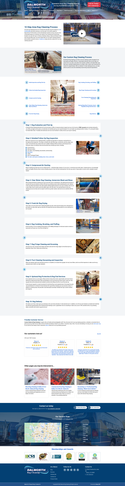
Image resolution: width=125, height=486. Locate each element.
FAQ (89, 10)
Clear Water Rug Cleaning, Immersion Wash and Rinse (38, 106)
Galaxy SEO (98, 484)
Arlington (67, 437)
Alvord (66, 432)
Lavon (84, 433)
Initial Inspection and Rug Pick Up (37, 82)
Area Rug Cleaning (33, 10)
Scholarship (53, 474)
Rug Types (43, 10)
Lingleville (85, 439)
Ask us (47, 325)
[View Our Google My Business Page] (77, 470)
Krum (84, 426)
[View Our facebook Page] (64, 470)
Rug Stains (30, 152)
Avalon (67, 441)
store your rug (97, 323)
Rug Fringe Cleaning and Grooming (87, 90)
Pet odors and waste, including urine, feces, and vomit (40, 157)
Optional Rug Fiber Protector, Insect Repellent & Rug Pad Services (87, 106)
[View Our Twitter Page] (68, 470)
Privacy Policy (53, 478)
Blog (51, 469)
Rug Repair (51, 10)
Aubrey (67, 439)
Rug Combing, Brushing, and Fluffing (87, 82)
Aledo (66, 426)
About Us (94, 10)
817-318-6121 (93, 6)
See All (99, 333)
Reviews (52, 472)
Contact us (41, 39)
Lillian (84, 437)
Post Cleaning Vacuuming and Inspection (88, 98)
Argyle (66, 436)
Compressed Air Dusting (35, 98)
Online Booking (81, 407)
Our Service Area (63, 417)
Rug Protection (68, 10)
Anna (66, 434)
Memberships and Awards (62, 449)
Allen (66, 428)
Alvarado (67, 430)
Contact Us (53, 476)
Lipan (84, 441)
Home (25, 10)
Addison (67, 424)
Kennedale (85, 424)
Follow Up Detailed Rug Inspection (37, 90)
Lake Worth (86, 430)
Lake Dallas (86, 428)
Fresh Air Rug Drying (34, 113)
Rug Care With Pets (80, 10)
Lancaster (85, 431)
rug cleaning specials (54, 408)
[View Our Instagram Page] (74, 470)
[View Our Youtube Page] (71, 470)
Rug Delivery (93, 113)
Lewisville (85, 435)
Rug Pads (59, 10)
